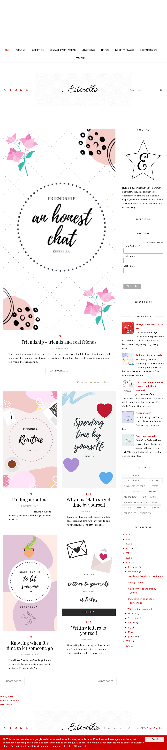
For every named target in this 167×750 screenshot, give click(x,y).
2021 (128, 553)
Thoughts (145, 513)
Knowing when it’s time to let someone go (30, 645)
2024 (128, 539)
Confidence (155, 481)
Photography (152, 502)
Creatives (80, 58)
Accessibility (6, 704)
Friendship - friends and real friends (59, 341)
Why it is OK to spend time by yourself (88, 502)
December (133, 566)
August (131, 622)
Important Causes (124, 50)
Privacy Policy (6, 696)
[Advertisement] (83, 23)
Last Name (129, 266)
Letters (105, 50)
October (132, 613)
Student (155, 508)
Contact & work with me (63, 50)
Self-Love (141, 508)
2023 (128, 543)
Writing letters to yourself (88, 630)
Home (6, 50)
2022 (128, 548)
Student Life (130, 513)
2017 (128, 645)
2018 (128, 641)
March (131, 631)
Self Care (128, 508)
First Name (129, 256)
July (130, 627)
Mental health (131, 497)
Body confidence (132, 475)
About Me (20, 50)
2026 (128, 534)
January (132, 636)
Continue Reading (59, 370)
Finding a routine (30, 499)
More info (82, 746)
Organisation (149, 497)
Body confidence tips (134, 481)
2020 (128, 557)
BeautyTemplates (155, 728)
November (133, 571)
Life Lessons (137, 491)
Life (59, 336)
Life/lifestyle (88, 50)
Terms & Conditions (9, 700)
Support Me (38, 50)
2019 (128, 562)
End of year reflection (135, 486)
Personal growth (133, 502)
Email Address (131, 246)
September (133, 618)
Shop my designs (149, 50)
